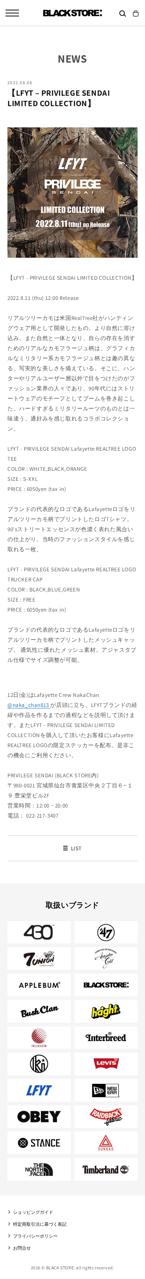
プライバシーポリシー (35, 1236)
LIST (76, 848)
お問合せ (22, 1248)
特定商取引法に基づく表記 (40, 1224)
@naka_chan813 (28, 704)
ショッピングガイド (33, 1212)
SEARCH (122, 13)
